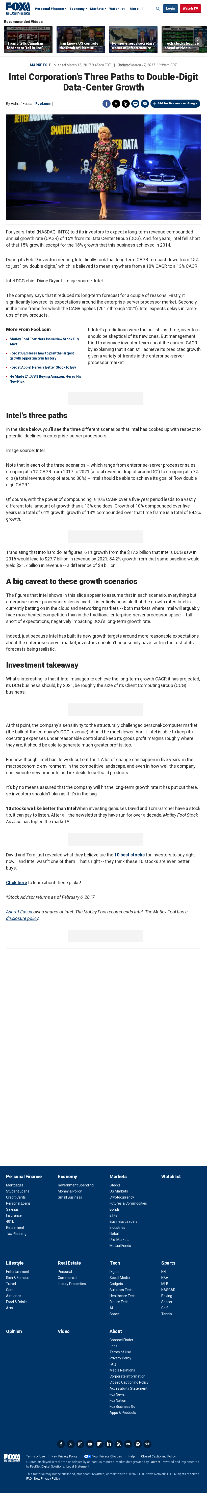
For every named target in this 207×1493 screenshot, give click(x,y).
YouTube (90, 1444)
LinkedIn (109, 1444)
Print (135, 104)
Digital (114, 1272)
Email (145, 104)
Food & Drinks (17, 1302)
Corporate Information (127, 1376)
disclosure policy (22, 918)
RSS (119, 1444)
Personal (65, 1272)
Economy (77, 9)
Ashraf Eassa (19, 911)
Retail (114, 1234)
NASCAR (168, 1290)
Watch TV (190, 8)
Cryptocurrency (122, 1197)
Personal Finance (49, 9)
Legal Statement (77, 1466)
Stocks (115, 1185)
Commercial (67, 1278)
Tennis (166, 1314)
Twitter (116, 104)
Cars (9, 1290)
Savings (12, 1209)
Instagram (80, 1444)
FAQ (113, 1364)
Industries (117, 1228)
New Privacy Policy (64, 1456)
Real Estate (69, 1263)
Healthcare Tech (123, 1296)
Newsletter (128, 1444)
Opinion (14, 1331)
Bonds (115, 1209)
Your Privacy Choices (107, 1456)
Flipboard (99, 1444)
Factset (155, 1462)
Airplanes (13, 1296)
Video (64, 1331)
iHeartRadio (147, 1444)
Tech (115, 1263)
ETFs (113, 1215)
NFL (164, 1272)
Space (115, 1314)
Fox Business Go (122, 1407)
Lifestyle (14, 1263)
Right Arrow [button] (198, 40)
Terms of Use (120, 1352)
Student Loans (17, 1191)
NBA (164, 1278)
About (116, 1331)
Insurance (14, 1215)
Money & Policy (70, 1191)
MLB (164, 1284)
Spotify (138, 1444)
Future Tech (119, 1302)
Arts (9, 1308)
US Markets (119, 1191)
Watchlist (117, 9)
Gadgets (116, 1284)
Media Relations (122, 1370)
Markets (97, 9)
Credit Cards (16, 1197)
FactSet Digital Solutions (47, 1466)
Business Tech (121, 1290)
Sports (168, 1263)
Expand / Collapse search (158, 9)
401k (10, 1221)
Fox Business (18, 8)
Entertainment (17, 1272)
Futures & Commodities (128, 1203)
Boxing (166, 1296)
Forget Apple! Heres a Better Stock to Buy (43, 367)
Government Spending (76, 1185)
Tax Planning (16, 1234)
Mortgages (14, 1185)
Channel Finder (121, 1340)
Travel (11, 1284)
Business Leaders (124, 1221)
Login (170, 8)
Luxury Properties (72, 1284)
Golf (164, 1308)
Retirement (15, 1228)
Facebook (106, 104)
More (134, 9)
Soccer (166, 1302)
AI (111, 1308)
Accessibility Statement (128, 1388)
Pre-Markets (120, 1240)
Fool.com (43, 104)
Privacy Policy (120, 1358)
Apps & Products (123, 1413)
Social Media (120, 1278)
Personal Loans (18, 1203)
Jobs (113, 1346)
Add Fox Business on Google (177, 103)
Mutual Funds (120, 1246)
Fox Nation (118, 1400)
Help (131, 1456)
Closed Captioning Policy (129, 1382)
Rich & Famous (18, 1278)
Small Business (70, 1197)
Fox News (117, 1394)
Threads (126, 104)
